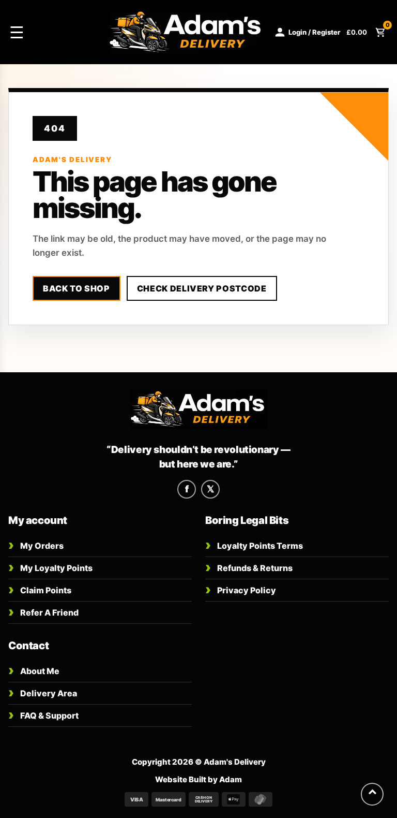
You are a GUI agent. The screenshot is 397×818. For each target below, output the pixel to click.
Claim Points (39, 589)
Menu (54, 32)
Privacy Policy (240, 589)
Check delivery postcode (202, 288)
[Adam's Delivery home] (198, 409)
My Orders (36, 544)
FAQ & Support (43, 714)
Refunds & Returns (249, 567)
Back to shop (76, 288)
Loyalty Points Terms (254, 544)
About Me (33, 670)
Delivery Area (42, 692)
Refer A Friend (43, 611)
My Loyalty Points (50, 567)
